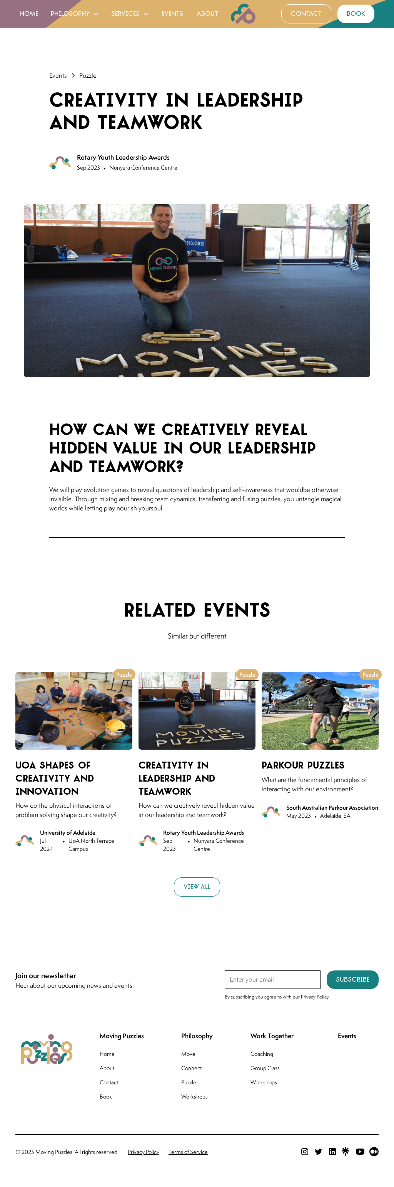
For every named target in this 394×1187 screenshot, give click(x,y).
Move (188, 1053)
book (356, 13)
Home (107, 1053)
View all (197, 886)
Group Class (265, 1068)
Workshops (194, 1096)
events (173, 13)
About (107, 1068)
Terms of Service (188, 1151)
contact (306, 13)
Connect (191, 1068)
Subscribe (352, 979)
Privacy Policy (143, 1151)
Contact (109, 1082)
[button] (75, 14)
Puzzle (188, 1082)
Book (106, 1096)
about (207, 13)
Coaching (261, 1053)
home (29, 13)
